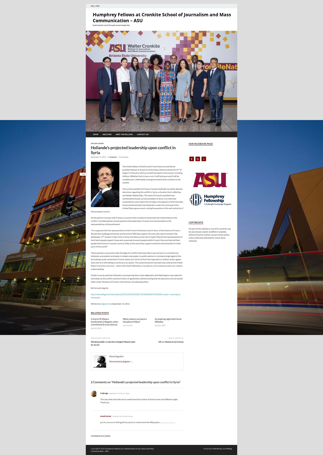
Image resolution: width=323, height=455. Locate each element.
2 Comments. (124, 157)
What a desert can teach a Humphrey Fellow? (135, 320)
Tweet (83, 164)
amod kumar (105, 416)
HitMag (229, 449)
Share (83, 168)
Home (95, 134)
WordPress (217, 449)
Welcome (107, 134)
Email (83, 174)
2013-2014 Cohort (97, 143)
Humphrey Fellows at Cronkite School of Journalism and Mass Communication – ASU (162, 17)
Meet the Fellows (124, 134)
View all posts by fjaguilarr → (121, 361)
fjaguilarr (113, 157)
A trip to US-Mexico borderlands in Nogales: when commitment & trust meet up (104, 322)
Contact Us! (143, 134)
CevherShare (83, 178)
